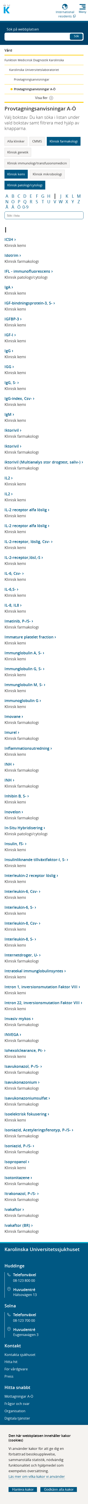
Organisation (14, 1411)
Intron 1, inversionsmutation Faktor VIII (41, 986)
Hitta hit (11, 1361)
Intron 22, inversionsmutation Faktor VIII (42, 1002)
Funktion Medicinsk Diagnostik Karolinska (34, 60)
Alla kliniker (16, 141)
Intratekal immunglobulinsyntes (33, 970)
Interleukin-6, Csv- (21, 891)
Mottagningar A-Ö (18, 1396)
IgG (7, 350)
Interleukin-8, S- (19, 939)
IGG (7, 366)
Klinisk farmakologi (64, 141)
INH (8, 764)
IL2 (7, 477)
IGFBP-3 (11, 318)
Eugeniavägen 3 (25, 1334)
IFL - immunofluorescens (27, 271)
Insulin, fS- (14, 843)
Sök (76, 36)
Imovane (12, 716)
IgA (7, 287)
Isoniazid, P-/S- (18, 1145)
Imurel (10, 732)
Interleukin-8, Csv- (21, 923)
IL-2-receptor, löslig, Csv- (27, 541)
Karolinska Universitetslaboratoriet (34, 70)
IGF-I (8, 334)
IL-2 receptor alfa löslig (25, 509)
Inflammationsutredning (26, 748)
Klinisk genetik (17, 152)
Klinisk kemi (16, 174)
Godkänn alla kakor (58, 1489)
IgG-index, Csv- (18, 398)
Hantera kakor (23, 1489)
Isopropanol (15, 1161)
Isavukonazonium (20, 1082)
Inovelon (12, 811)
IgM (8, 414)
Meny (82, 12)
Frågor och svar (17, 1403)
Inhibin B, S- (15, 796)
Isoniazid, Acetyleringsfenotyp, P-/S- (37, 1129)
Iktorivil (11, 430)
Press (8, 1376)
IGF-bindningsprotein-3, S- (28, 303)
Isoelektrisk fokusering (25, 1114)
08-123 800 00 (24, 1280)
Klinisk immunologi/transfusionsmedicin (37, 163)
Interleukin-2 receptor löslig (30, 875)
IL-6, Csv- (12, 573)
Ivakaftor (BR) (17, 1225)
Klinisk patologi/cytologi (25, 185)
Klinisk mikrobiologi (47, 174)
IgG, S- (10, 382)
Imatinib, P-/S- (17, 621)
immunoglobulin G (21, 700)
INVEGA (11, 1034)
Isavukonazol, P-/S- (21, 1066)
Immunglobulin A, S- (23, 652)
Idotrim (11, 255)
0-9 (25, 207)
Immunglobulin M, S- (23, 684)
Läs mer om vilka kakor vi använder (37, 1476)
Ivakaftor (12, 1209)
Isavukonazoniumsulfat (25, 1098)
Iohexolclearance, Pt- (23, 1050)
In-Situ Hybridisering (23, 827)
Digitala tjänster (17, 1418)
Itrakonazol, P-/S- (20, 1193)
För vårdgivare (16, 1369)
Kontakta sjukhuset (19, 1354)
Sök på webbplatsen (23, 29)
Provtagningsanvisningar (31, 79)
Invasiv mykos (17, 1018)
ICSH (8, 239)
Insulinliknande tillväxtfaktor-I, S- (35, 859)
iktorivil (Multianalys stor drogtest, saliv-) (42, 462)
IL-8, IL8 (11, 605)
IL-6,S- (10, 589)
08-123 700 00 (24, 1320)
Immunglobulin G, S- (23, 668)
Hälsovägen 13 (25, 1294)
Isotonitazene (16, 1177)
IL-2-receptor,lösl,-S (22, 557)
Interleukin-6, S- (19, 907)
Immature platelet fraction (28, 637)
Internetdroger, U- (21, 955)
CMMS (37, 141)
